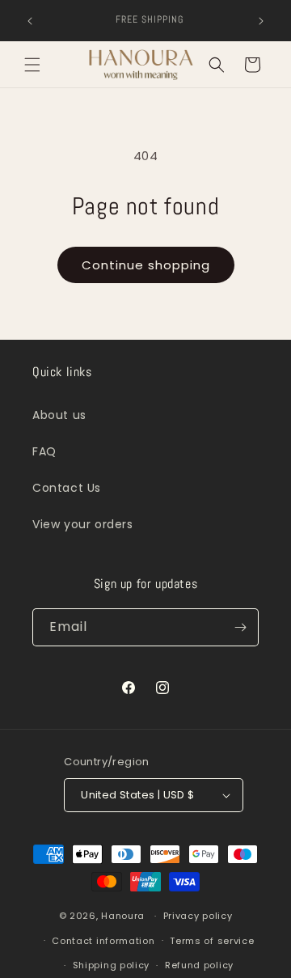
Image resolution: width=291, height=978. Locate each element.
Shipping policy (111, 965)
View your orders (82, 524)
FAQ (44, 451)
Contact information (103, 940)
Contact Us (66, 488)
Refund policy (199, 965)
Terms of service (212, 940)
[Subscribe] (240, 627)
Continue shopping (146, 264)
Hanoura (123, 915)
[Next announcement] (261, 21)
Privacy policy (198, 915)
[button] (32, 65)
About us (59, 415)
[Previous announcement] (30, 21)
